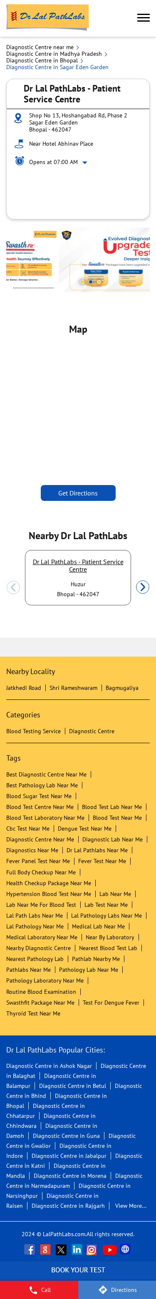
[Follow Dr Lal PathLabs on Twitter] (62, 1249)
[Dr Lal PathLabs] (47, 18)
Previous (13, 587)
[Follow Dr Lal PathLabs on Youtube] (109, 1249)
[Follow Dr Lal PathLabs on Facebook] (30, 1249)
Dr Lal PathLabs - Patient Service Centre (78, 565)
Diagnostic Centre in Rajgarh (68, 1205)
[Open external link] (78, 1276)
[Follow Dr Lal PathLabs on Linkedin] (78, 1249)
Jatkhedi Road (23, 688)
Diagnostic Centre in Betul (72, 1086)
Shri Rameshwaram (73, 688)
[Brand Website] (126, 1249)
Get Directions (78, 493)
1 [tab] (82, 282)
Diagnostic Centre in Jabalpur (69, 1156)
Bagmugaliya (122, 688)
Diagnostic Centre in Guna (66, 1136)
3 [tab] (99, 282)
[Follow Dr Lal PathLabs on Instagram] (94, 1249)
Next (143, 587)
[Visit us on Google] (46, 1249)
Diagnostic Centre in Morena (70, 1176)
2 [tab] (91, 282)
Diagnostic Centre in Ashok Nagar (49, 1066)
